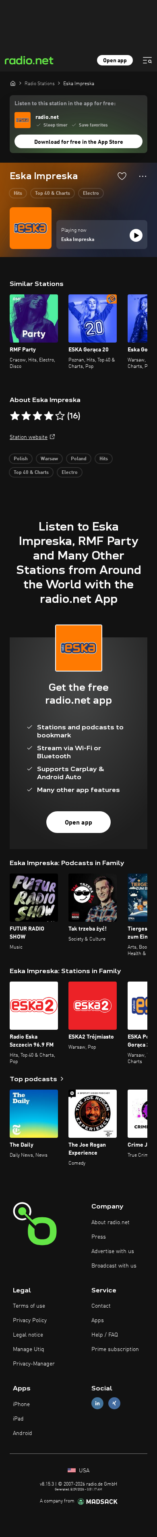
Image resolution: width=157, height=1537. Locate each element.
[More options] (142, 176)
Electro (91, 193)
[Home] (13, 83)
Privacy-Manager (34, 1364)
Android (22, 1433)
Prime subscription (115, 1349)
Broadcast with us (113, 1266)
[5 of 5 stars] (60, 416)
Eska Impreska (77, 239)
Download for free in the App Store (78, 142)
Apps (97, 1320)
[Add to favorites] (122, 175)
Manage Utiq (28, 1349)
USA (83, 1471)
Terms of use (29, 1306)
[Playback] (136, 235)
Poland (79, 459)
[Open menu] (147, 60)
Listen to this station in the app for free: (65, 103)
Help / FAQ (104, 1335)
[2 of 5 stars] (26, 416)
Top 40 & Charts (52, 193)
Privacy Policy (30, 1320)
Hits (18, 193)
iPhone (21, 1404)
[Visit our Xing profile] (114, 1403)
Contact (101, 1306)
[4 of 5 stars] (48, 416)
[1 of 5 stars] (15, 416)
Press (98, 1237)
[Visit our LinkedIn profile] (97, 1403)
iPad (18, 1419)
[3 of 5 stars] (37, 416)
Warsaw (49, 459)
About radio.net (110, 1222)
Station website (29, 437)
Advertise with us (112, 1251)
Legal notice (28, 1335)
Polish (21, 459)
